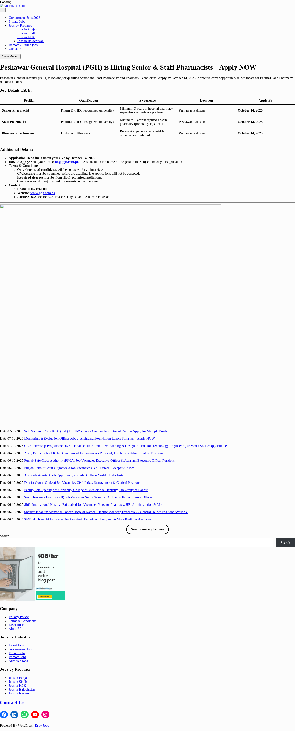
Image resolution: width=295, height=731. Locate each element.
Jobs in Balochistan (30, 41)
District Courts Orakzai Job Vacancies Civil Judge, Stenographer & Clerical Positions (82, 482)
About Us (15, 628)
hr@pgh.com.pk (67, 162)
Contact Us (16, 49)
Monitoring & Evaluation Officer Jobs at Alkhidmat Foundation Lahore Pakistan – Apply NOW (89, 438)
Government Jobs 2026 (24, 17)
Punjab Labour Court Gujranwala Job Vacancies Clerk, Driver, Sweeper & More (79, 468)
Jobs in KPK (26, 37)
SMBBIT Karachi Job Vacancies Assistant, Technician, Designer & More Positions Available (87, 519)
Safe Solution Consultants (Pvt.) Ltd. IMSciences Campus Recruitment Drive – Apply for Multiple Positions (97, 431)
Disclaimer (16, 625)
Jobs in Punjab (27, 29)
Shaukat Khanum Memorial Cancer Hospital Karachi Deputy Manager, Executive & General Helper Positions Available (106, 512)
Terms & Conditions (22, 621)
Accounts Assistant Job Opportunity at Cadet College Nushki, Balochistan (74, 475)
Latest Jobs (16, 645)
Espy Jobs (42, 725)
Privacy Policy (19, 617)
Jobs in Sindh (26, 33)
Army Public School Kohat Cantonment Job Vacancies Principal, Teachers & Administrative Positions (93, 453)
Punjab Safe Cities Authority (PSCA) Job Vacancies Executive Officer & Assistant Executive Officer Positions (99, 460)
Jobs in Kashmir (20, 693)
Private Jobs (17, 21)
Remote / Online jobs (23, 45)
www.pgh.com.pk (42, 193)
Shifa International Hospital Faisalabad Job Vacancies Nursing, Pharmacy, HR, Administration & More (94, 504)
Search (4, 536)
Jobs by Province (20, 25)
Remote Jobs (17, 657)
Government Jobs (21, 649)
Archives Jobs (18, 661)
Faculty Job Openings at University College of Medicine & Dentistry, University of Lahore (86, 490)
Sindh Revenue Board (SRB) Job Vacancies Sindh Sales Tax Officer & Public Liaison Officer (88, 497)
